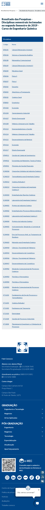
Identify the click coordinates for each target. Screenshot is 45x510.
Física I (14, 81)
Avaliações (6, 501)
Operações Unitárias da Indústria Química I (26, 171)
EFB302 (5, 87)
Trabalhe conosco (8, 505)
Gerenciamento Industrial (21, 113)
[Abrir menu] (42, 3)
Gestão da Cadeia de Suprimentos (23, 155)
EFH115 (6, 139)
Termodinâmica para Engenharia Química (26, 176)
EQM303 (6, 195)
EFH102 (6, 108)
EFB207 (5, 81)
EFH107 (6, 118)
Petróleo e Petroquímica (20, 277)
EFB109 (5, 66)
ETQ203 (6, 295)
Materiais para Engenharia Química (23, 242)
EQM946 (6, 258)
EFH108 (6, 124)
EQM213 (6, 187)
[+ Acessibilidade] (42, 481)
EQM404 (6, 221)
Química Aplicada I (18, 303)
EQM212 (6, 182)
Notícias (5, 497)
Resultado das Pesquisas (8, 10)
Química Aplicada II (18, 182)
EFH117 (6, 150)
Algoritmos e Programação (21, 92)
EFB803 (5, 102)
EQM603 (6, 242)
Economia (15, 108)
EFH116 (6, 145)
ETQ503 (6, 313)
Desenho (15, 87)
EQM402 (6, 211)
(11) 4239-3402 (28, 369)
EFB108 (5, 60)
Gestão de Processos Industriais (23, 319)
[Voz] (42, 477)
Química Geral (17, 97)
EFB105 (5, 50)
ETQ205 (6, 303)
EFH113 (6, 129)
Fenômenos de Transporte (21, 308)
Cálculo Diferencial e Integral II (22, 66)
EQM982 (6, 269)
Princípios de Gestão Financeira (22, 166)
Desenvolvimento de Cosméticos (23, 253)
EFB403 (5, 92)
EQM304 (6, 200)
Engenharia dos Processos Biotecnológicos (26, 211)
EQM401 (6, 205)
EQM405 (6, 227)
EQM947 (6, 263)
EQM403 (6, 216)
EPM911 (6, 155)
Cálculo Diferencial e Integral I (22, 50)
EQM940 (6, 248)
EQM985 (6, 287)
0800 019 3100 (26, 374)
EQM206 (6, 171)
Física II (14, 76)
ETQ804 (6, 324)
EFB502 (5, 97)
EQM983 (6, 277)
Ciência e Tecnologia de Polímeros (23, 248)
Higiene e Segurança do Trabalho (23, 124)
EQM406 (6, 234)
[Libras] (42, 472)
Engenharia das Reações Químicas (23, 195)
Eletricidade (16, 313)
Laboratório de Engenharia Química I (24, 200)
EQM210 (6, 176)
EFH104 (6, 113)
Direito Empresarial (18, 118)
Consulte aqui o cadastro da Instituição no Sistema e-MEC (30, 467)
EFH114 (6, 134)
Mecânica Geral (17, 71)
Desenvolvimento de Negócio (22, 139)
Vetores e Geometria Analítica (22, 55)
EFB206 (5, 76)
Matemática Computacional (21, 60)
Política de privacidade (10, 492)
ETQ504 (6, 319)
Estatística (15, 102)
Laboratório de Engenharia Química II (24, 216)
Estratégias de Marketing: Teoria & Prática (26, 161)
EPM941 (6, 166)
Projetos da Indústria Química (22, 221)
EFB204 (5, 71)
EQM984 (6, 282)
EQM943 (6, 253)
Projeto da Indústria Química (22, 205)
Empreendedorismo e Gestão (22, 129)
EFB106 (5, 55)
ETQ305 (6, 308)
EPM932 (6, 161)
